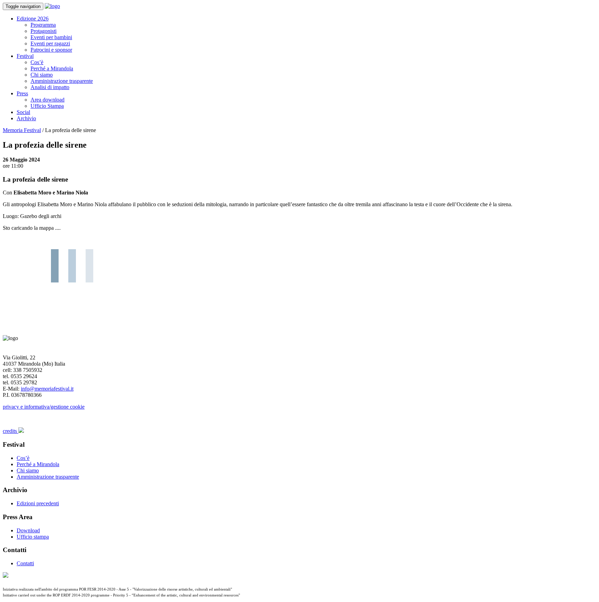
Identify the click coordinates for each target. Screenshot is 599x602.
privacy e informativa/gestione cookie (44, 407)
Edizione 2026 (33, 18)
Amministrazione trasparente (62, 81)
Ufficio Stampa (47, 106)
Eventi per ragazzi (50, 43)
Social (23, 112)
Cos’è (37, 62)
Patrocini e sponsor (51, 50)
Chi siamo (42, 75)
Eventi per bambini (51, 37)
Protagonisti (44, 31)
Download (28, 530)
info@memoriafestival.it (47, 389)
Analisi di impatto (50, 87)
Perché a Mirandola (52, 68)
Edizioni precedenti (38, 503)
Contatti (25, 563)
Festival (25, 56)
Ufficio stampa (33, 537)
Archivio (26, 118)
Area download (47, 100)
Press (22, 93)
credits (10, 431)
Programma (43, 25)
